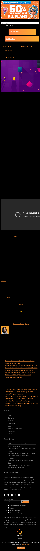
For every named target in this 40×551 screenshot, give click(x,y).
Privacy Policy (26, 544)
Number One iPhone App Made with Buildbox (22, 389)
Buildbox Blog (12, 423)
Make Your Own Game (15, 428)
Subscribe (25, 502)
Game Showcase (26, 46)
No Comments (9, 50)
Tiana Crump (7, 46)
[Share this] (5, 57)
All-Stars (10, 421)
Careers (10, 434)
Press (9, 426)
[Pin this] (13, 57)
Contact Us (11, 431)
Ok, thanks (21, 547)
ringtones (8, 403)
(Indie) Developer (15, 510)
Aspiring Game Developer (18, 505)
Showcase (11, 418)
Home (9, 415)
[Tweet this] (7, 57)
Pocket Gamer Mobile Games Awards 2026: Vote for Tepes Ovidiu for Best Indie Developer (21, 455)
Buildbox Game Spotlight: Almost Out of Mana (20, 372)
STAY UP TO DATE (8, 499)
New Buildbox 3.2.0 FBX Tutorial (27, 396)
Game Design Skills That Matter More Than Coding (21, 365)
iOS (15, 236)
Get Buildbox (14, 32)
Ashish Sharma (9, 392)
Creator (12, 508)
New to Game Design (16, 513)
